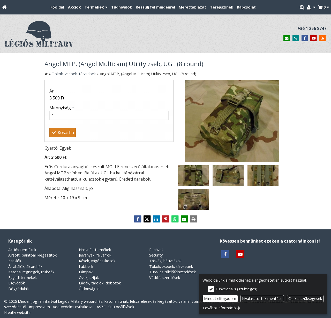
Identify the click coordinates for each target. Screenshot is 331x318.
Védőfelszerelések (164, 277)
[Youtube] (313, 38)
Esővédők (16, 283)
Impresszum (39, 306)
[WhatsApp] (175, 219)
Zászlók (14, 260)
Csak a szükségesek (305, 298)
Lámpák (86, 271)
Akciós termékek (22, 249)
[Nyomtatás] (193, 219)
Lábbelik (86, 266)
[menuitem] (4, 7)
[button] (323, 7)
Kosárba (65, 132)
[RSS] (322, 38)
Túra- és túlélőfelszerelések (172, 271)
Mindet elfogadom (220, 298)
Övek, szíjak (89, 277)
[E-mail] (286, 38)
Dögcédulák (18, 288)
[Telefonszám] (295, 38)
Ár (51, 91)
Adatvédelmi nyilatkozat (73, 306)
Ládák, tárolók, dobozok (100, 283)
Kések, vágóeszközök (97, 260)
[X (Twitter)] (147, 219)
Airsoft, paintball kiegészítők (32, 255)
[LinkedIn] (156, 219)
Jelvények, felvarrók (95, 255)
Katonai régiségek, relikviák (31, 271)
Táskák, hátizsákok (165, 260)
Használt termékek (95, 249)
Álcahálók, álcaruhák (25, 266)
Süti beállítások (121, 306)
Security (156, 255)
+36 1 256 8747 (311, 28)
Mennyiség (61, 108)
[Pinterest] (165, 219)
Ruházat (156, 249)
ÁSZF (101, 306)
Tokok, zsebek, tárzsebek (171, 266)
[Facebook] (305, 38)
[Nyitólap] (4, 7)
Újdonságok (89, 288)
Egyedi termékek (22, 277)
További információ (219, 307)
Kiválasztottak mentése (262, 298)
